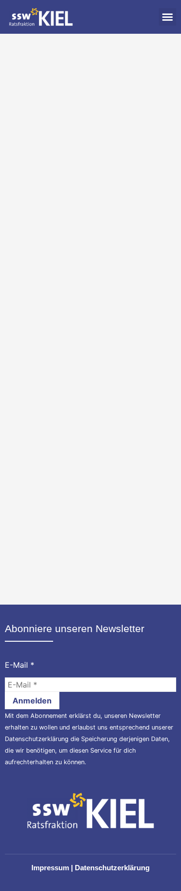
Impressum (50, 868)
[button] (167, 17)
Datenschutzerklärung (37, 738)
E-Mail (19, 665)
